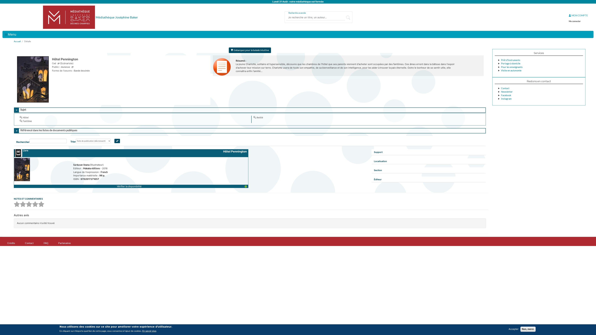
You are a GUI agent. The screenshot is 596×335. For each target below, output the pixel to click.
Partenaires (64, 243)
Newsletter (507, 91)
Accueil (17, 41)
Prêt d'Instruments (510, 60)
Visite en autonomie (511, 70)
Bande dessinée (82, 70)
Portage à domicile (510, 63)
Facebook (506, 95)
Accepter (514, 329)
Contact (505, 88)
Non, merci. (528, 329)
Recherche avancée (297, 13)
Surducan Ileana (81, 164)
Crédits (11, 243)
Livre (25, 150)
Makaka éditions (91, 168)
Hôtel (26, 117)
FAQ (46, 243)
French (104, 172)
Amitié (259, 117)
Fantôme (27, 121)
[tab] (250, 110)
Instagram (506, 98)
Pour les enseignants (512, 67)
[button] (131, 186)
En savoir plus (149, 331)
